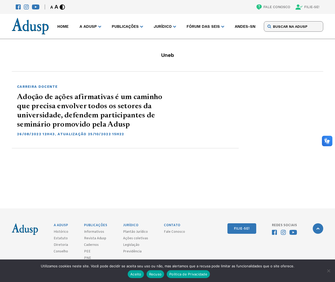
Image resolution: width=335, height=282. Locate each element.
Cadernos (91, 245)
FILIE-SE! (311, 7)
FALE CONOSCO (276, 7)
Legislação (131, 245)
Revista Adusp (95, 238)
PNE (87, 258)
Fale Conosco (174, 232)
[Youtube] (36, 6)
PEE (87, 252)
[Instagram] (26, 6)
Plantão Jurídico (135, 232)
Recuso (155, 274)
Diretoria (61, 245)
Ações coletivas (135, 238)
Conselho (61, 252)
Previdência (132, 252)
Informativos (94, 232)
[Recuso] (328, 270)
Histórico (61, 232)
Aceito (135, 274)
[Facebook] (18, 6)
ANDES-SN (245, 26)
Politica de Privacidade (188, 274)
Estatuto (61, 238)
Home (63, 26)
